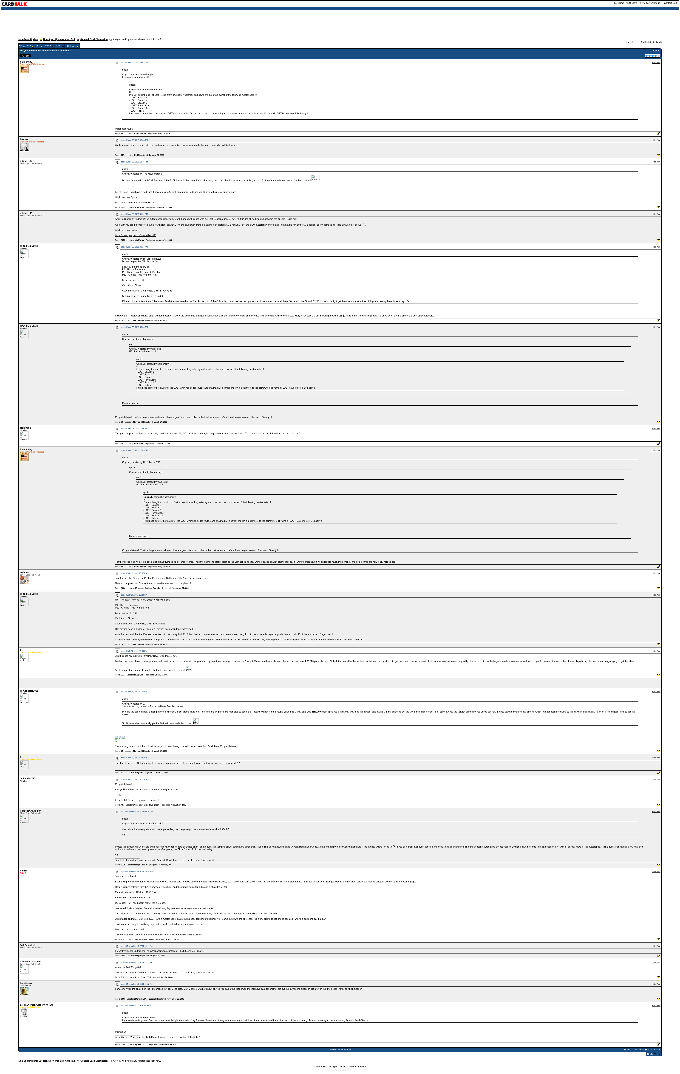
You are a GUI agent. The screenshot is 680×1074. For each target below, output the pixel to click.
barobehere (26, 983)
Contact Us (670, 3)
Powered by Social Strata (340, 1049)
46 (660, 42)
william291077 (27, 778)
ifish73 (23, 870)
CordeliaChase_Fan (30, 810)
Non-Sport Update (28, 39)
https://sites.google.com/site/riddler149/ (135, 202)
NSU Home (618, 3)
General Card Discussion (94, 39)
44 (657, 42)
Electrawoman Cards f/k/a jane (36, 1004)
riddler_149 (26, 161)
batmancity (26, 61)
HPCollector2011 (29, 246)
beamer (24, 139)
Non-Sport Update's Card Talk (59, 39)
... (635, 42)
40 (644, 42)
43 (654, 42)
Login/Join (655, 50)
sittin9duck (26, 428)
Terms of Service (357, 1066)
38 (638, 42)
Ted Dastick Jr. (28, 945)
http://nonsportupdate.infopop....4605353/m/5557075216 (175, 951)
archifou (24, 572)
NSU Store (631, 3)
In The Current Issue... (650, 3)
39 (641, 42)
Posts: (119, 133)
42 (651, 42)
